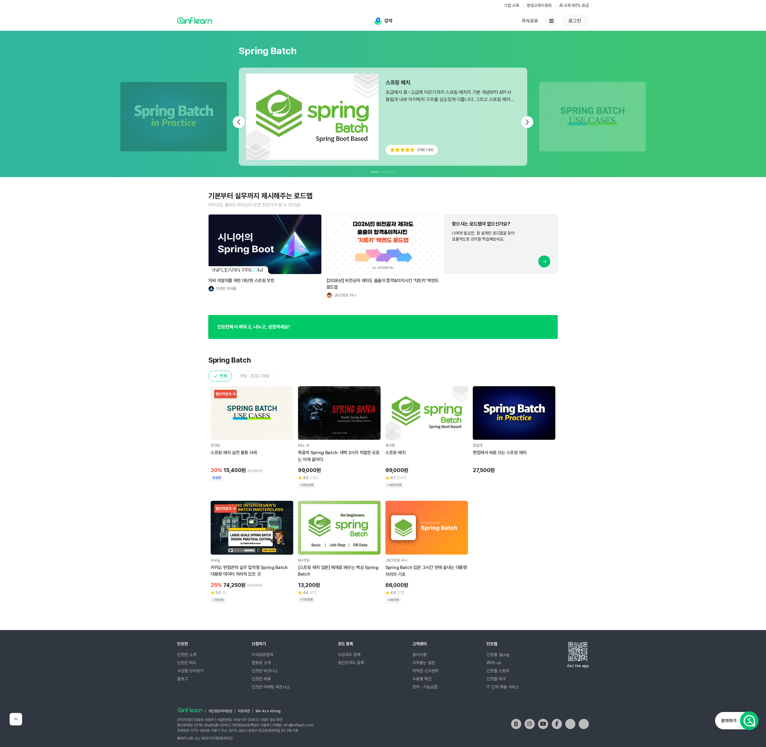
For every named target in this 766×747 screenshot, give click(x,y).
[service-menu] (551, 21)
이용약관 (244, 711)
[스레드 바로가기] (584, 724)
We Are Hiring (268, 711)
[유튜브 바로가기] (543, 724)
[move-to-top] (16, 719)
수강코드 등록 (349, 654)
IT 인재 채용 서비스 (503, 686)
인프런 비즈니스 (265, 670)
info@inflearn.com (298, 725)
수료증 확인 (421, 678)
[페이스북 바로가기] (557, 724)
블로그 (182, 678)
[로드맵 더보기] (544, 261)
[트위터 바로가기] (570, 724)
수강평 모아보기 (190, 670)
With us (494, 662)
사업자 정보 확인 (271, 720)
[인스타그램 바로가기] (530, 724)
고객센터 (419, 643)
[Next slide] (527, 122)
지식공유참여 (262, 654)
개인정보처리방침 (220, 711)
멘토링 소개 (261, 662)
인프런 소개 (186, 654)
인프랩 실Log (498, 654)
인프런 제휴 (261, 678)
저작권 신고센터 (425, 670)
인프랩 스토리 (498, 670)
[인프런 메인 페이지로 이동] (194, 20)
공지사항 (419, 654)
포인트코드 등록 (351, 662)
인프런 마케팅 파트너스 (271, 686)
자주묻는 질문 (423, 662)
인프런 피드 (186, 662)
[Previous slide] (239, 122)
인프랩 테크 (496, 678)
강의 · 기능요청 (424, 686)
